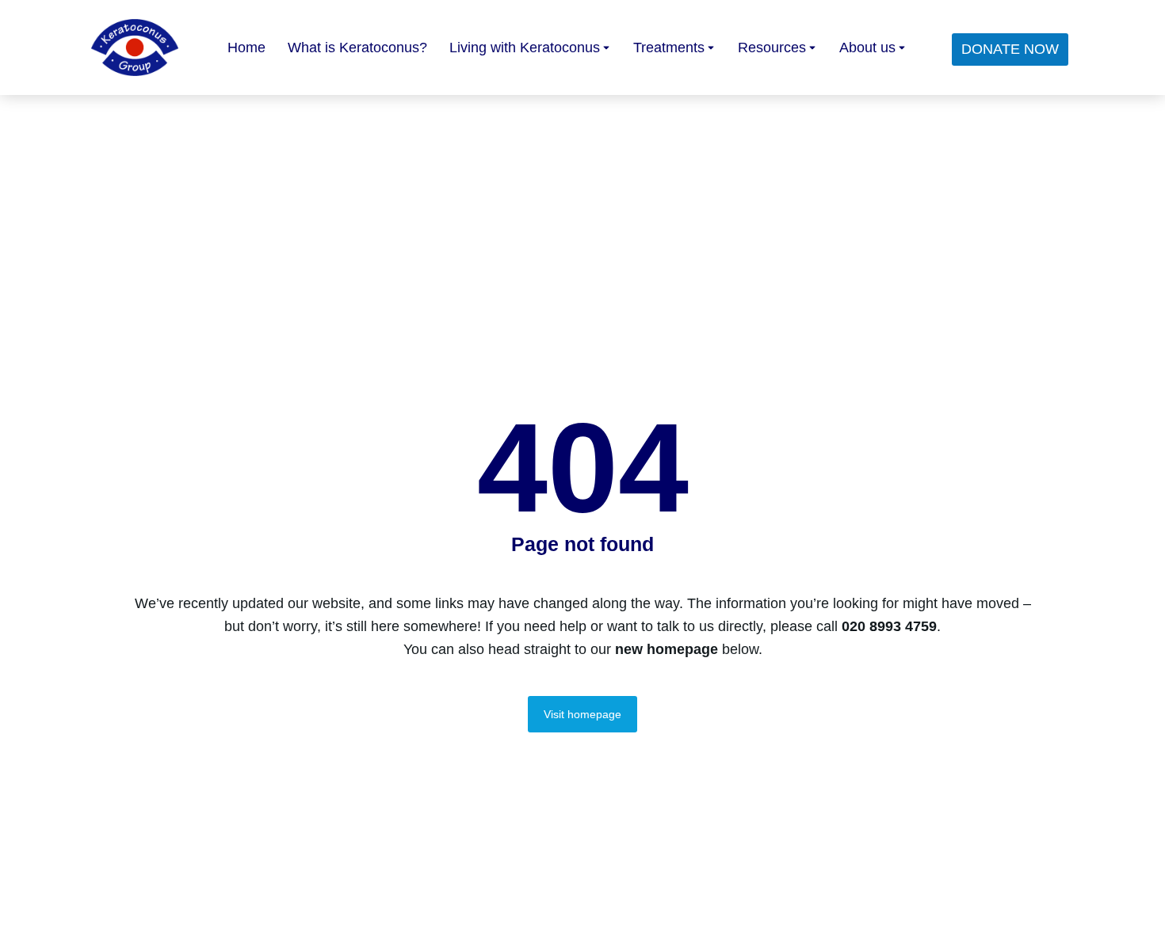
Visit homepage (582, 714)
